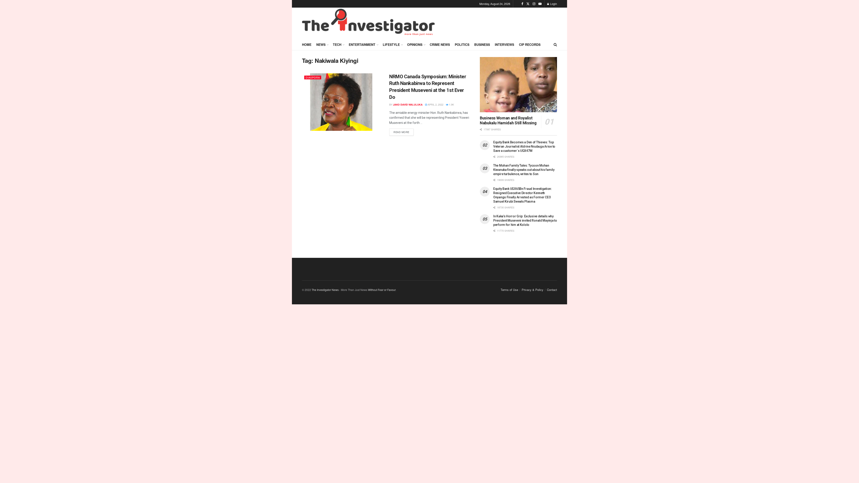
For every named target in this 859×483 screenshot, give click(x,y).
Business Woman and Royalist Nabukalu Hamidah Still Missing (508, 120)
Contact (552, 290)
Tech (337, 44)
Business (482, 44)
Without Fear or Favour (381, 290)
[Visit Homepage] (368, 23)
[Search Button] (555, 44)
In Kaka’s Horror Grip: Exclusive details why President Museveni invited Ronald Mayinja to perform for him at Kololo (525, 220)
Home (306, 44)
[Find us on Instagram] (534, 4)
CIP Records (529, 44)
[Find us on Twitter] (527, 4)
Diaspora (313, 77)
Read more (403, 131)
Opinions (414, 44)
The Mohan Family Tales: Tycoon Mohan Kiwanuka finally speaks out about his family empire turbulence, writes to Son (524, 170)
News (320, 44)
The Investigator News (325, 290)
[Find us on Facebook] (522, 4)
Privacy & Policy (532, 290)
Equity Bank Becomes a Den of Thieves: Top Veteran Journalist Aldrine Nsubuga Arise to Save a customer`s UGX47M (524, 146)
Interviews (504, 44)
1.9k (451, 104)
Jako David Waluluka (408, 104)
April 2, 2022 (435, 104)
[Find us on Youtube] (540, 4)
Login (553, 4)
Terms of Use (509, 290)
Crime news (440, 44)
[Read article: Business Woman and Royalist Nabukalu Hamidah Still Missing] (518, 84)
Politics (462, 44)
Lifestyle (391, 44)
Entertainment (362, 44)
